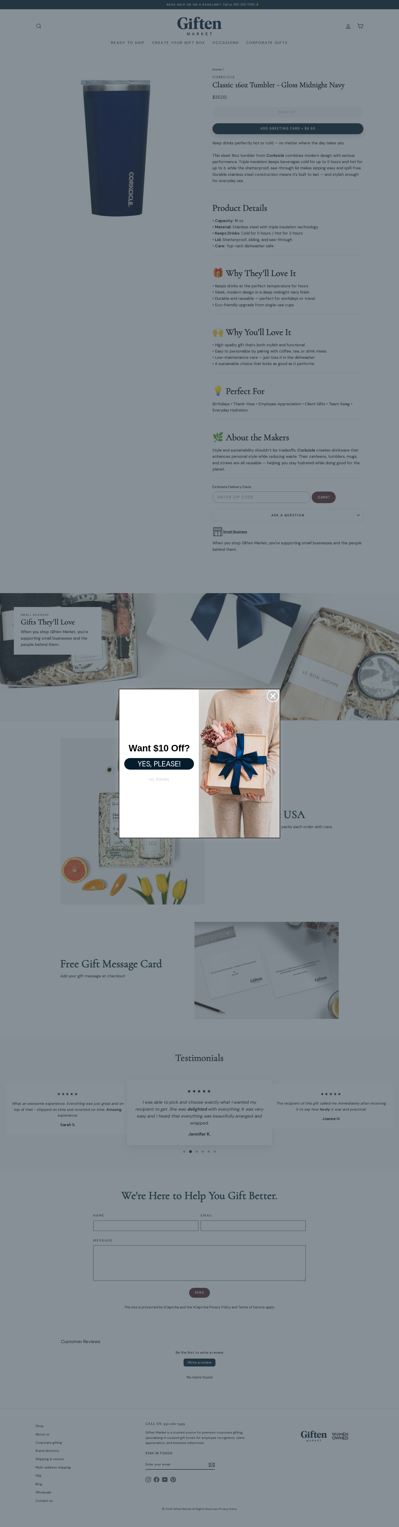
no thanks (159, 779)
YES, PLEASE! (159, 764)
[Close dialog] (272, 696)
